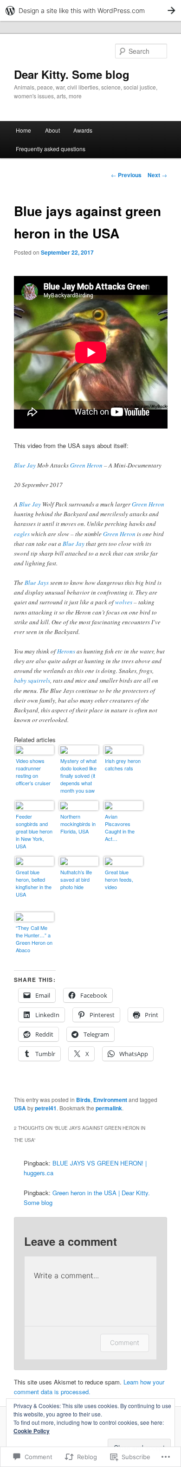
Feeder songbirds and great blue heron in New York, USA (34, 831)
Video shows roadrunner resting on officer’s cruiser (33, 772)
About (52, 130)
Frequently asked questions (50, 149)
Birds (83, 1099)
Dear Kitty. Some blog (71, 74)
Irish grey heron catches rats (123, 764)
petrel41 (46, 1108)
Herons (66, 651)
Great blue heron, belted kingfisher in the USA (34, 883)
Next (157, 175)
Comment (124, 1342)
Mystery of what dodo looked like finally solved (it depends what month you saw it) (78, 776)
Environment (110, 1099)
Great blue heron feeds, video (119, 879)
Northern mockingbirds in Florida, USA (78, 824)
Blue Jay (25, 465)
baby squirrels (32, 680)
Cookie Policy (31, 1431)
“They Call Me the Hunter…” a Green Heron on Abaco (34, 939)
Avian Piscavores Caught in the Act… (120, 827)
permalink (109, 1108)
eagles (22, 534)
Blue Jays (37, 582)
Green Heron (86, 465)
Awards (82, 130)
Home (23, 130)
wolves (123, 602)
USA (20, 1108)
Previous (126, 175)
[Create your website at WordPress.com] (90, 10)
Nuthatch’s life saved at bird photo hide (76, 879)
